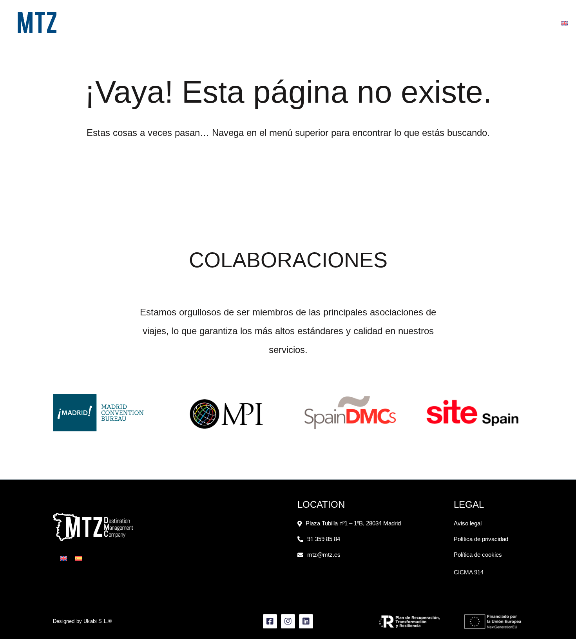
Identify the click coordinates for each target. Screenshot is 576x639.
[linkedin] (552, 23)
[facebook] (529, 23)
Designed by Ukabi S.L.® (82, 621)
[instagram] (541, 23)
